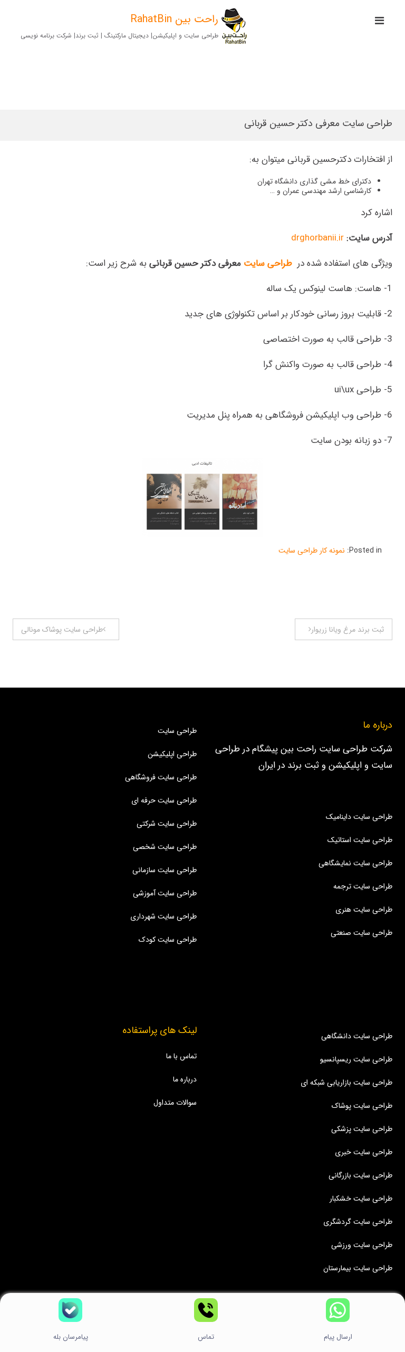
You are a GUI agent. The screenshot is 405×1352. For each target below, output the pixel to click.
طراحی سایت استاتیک (359, 840)
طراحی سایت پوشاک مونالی (62, 629)
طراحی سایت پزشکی (361, 1129)
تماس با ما (181, 1056)
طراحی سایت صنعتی (361, 933)
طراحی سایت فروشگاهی (161, 777)
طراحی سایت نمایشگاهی (355, 863)
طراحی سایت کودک (168, 939)
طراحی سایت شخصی (165, 847)
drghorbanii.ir (317, 238)
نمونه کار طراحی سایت (311, 550)
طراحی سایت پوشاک (362, 1106)
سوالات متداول (175, 1102)
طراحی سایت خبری (363, 1152)
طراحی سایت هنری (363, 909)
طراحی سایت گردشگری (357, 1222)
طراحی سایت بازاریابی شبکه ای (346, 1082)
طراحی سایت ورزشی (361, 1245)
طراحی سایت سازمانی (164, 870)
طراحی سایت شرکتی (167, 823)
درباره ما (185, 1079)
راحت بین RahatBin (174, 19)
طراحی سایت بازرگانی (360, 1175)
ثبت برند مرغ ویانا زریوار (347, 629)
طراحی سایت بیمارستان (357, 1268)
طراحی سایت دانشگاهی (356, 1036)
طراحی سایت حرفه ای (164, 800)
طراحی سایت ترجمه (362, 886)
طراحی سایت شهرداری (163, 916)
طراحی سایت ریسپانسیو (356, 1059)
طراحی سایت (268, 263)
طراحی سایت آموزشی (165, 893)
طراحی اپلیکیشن (172, 754)
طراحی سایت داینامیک (359, 817)
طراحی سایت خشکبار (361, 1198)
